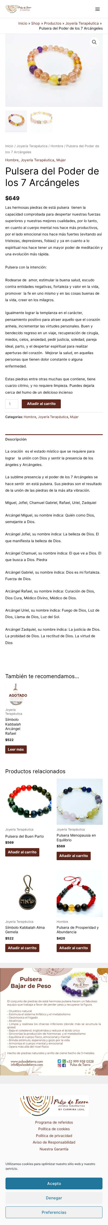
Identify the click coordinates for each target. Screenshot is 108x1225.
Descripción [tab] (16, 439)
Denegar (54, 1197)
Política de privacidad (54, 1136)
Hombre (57, 146)
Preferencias (54, 1212)
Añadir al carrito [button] (22, 852)
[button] (94, 42)
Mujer (61, 160)
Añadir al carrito (41, 404)
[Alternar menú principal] (98, 9)
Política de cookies (54, 1129)
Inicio (9, 146)
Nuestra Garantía (54, 1149)
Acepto (54, 1183)
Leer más (16, 749)
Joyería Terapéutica (32, 146)
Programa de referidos (54, 1122)
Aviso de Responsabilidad (54, 1142)
